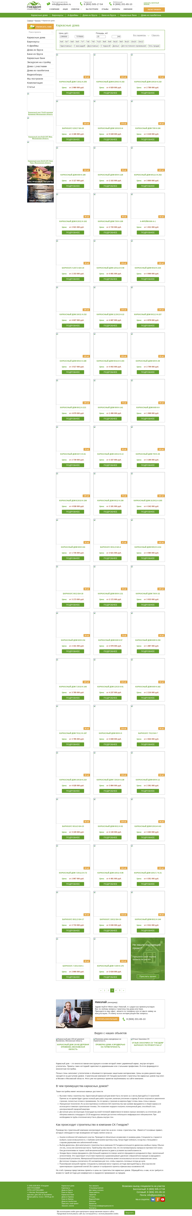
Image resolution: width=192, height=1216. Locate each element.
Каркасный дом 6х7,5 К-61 (73, 454)
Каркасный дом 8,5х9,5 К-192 (110, 82)
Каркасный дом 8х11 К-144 (148, 919)
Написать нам (43, 26)
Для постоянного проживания (133, 46)
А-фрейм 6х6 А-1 (148, 221)
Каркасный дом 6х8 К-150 (147, 640)
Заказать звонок (151, 3)
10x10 (133, 42)
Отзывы (105, 9)
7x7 (82, 42)
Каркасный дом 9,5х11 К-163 (73, 221)
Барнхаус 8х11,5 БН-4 (110, 547)
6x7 (66, 42)
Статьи (31, 87)
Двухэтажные (93, 46)
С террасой (105, 46)
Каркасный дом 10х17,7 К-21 (148, 873)
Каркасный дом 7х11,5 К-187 (73, 733)
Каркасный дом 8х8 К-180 (73, 175)
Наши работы (94, 1192)
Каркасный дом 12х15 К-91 (110, 687)
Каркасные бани (128, 15)
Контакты (116, 9)
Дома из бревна (68, 1197)
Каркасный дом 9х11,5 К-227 (148, 314)
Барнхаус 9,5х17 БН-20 (73, 128)
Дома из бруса (90, 15)
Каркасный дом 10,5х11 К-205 (148, 501)
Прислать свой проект (70, 1203)
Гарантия (92, 1195)
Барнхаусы (57, 15)
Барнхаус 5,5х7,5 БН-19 (73, 268)
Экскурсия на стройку (39, 62)
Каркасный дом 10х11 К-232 (73, 314)
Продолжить (130, 1213)
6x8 (72, 42)
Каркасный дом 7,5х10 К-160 (73, 687)
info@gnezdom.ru (156, 1195)
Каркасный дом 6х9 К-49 (148, 361)
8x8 (104, 42)
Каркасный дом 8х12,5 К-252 (148, 175)
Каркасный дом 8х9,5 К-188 (73, 361)
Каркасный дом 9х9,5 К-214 (148, 547)
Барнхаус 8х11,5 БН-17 (73, 919)
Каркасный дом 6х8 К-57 (110, 640)
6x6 (61, 42)
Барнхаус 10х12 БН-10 (110, 919)
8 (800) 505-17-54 (93, 4)
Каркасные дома (39, 15)
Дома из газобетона (151, 15)
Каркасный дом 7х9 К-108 (110, 221)
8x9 (109, 42)
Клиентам (75, 9)
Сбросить (155, 35)
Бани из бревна (67, 1199)
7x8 (87, 42)
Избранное (128, 9)
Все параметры (139, 35)
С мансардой (79, 46)
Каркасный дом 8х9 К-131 (110, 594)
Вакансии (92, 1203)
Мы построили (92, 9)
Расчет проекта (154, 9)
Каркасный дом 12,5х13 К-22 (110, 314)
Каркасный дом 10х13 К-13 (110, 454)
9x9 (121, 42)
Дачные (116, 46)
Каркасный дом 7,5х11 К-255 (73, 82)
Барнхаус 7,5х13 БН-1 (73, 966)
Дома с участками (37, 66)
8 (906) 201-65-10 (122, 4)
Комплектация (35, 82)
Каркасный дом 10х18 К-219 (73, 780)
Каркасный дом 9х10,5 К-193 (110, 361)
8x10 (115, 42)
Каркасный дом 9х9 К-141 (110, 407)
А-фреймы (73, 15)
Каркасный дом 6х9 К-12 (148, 780)
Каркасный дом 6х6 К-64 (73, 547)
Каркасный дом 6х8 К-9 (147, 407)
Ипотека (92, 1201)
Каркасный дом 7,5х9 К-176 (110, 966)
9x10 (127, 42)
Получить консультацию (107, 1019)
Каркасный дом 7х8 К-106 (147, 128)
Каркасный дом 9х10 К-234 (148, 268)
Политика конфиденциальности (101, 1206)
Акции (65, 9)
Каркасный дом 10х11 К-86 (110, 873)
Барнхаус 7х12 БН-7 (148, 733)
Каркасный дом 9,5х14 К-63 (148, 826)
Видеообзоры (34, 74)
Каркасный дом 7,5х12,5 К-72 (73, 873)
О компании (54, 9)
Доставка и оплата (96, 1190)
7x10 (99, 42)
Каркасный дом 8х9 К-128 (110, 175)
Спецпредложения (96, 1188)
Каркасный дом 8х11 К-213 (73, 407)
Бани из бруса (109, 15)
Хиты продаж (153, 46)
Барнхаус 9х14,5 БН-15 (73, 826)
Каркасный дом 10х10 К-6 (110, 128)
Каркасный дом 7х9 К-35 (148, 454)
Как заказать (94, 1186)
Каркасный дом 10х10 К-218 (147, 82)
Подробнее (73, 93)
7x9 (93, 42)
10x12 (140, 42)
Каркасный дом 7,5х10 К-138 (110, 780)
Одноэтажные (66, 46)
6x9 (77, 42)
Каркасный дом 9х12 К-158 (110, 501)
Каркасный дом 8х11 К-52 (110, 826)
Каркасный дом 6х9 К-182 (147, 687)
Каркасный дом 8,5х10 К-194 (73, 501)
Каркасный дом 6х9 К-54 (73, 640)
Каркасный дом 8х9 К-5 (110, 733)
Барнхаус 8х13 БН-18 (73, 594)
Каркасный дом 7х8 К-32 (148, 594)
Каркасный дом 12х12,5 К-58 (110, 268)
